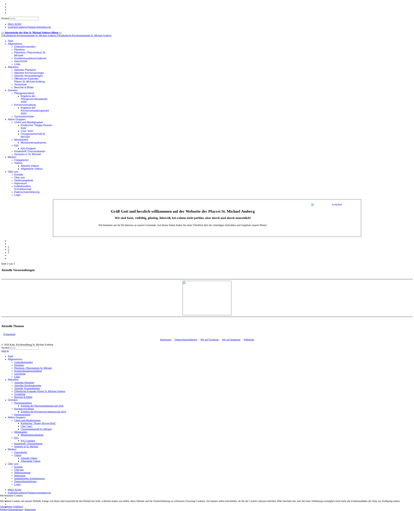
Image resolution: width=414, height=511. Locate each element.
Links (17, 64)
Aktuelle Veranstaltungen (28, 75)
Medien (12, 157)
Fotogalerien (21, 160)
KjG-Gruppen (28, 148)
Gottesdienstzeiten (25, 46)
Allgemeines (15, 43)
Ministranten (21, 139)
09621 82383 (14, 24)
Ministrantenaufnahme (33, 142)
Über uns (13, 171)
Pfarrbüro (19, 49)
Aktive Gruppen (17, 119)
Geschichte (20, 61)
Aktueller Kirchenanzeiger (29, 73)
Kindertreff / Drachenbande (29, 151)
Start (10, 41)
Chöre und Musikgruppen (28, 122)
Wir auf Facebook (209, 339)
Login (17, 195)
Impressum (20, 183)
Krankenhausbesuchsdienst (30, 58)
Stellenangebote (23, 180)
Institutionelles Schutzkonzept (22, 188)
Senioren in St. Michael (27, 154)
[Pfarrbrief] (9, 334)
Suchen (5, 18)
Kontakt (18, 174)
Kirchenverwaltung (25, 104)
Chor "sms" (27, 131)
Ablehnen (18, 506)
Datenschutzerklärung (26, 192)
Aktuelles (13, 67)
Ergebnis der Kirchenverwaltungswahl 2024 (35, 110)
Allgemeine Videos (32, 168)
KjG (16, 145)
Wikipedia (249, 339)
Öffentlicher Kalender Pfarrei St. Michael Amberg (29, 80)
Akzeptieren (6, 506)
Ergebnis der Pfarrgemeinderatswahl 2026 (34, 99)
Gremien (13, 90)
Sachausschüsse (24, 116)
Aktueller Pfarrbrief (25, 70)
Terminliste (20, 84)
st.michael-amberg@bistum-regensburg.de (29, 27)
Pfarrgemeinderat (24, 93)
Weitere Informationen (11, 509)
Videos (18, 163)
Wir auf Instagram (231, 339)
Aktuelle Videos (30, 166)
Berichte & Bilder (24, 87)
